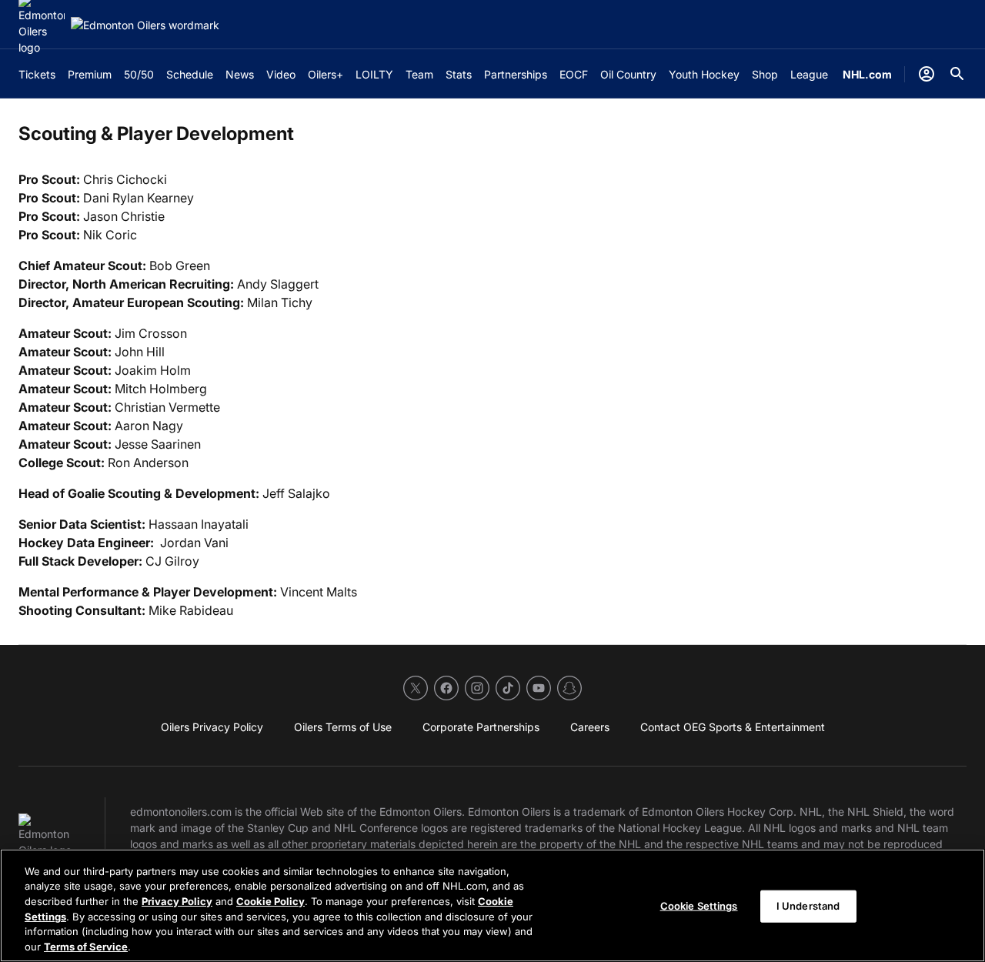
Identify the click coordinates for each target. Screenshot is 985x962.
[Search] (957, 74)
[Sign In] (926, 74)
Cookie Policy (270, 901)
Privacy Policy (177, 901)
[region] (492, 905)
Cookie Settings (699, 906)
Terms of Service (86, 946)
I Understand (808, 906)
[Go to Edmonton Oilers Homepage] (145, 25)
